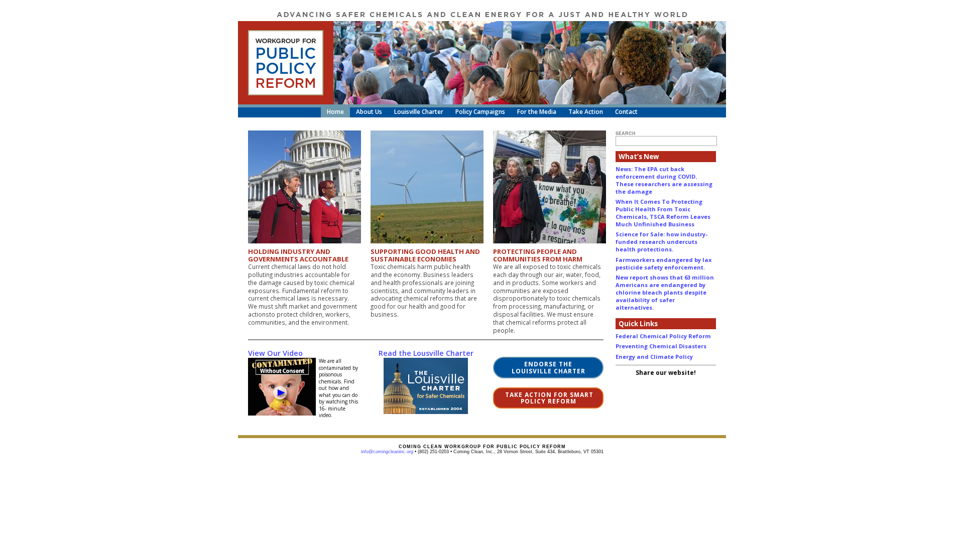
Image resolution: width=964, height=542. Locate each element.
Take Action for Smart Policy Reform (548, 397)
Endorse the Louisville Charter (548, 367)
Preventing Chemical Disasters (661, 346)
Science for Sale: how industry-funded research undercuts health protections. (661, 241)
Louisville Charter (418, 111)
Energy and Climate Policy (654, 356)
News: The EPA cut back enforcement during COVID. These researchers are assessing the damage (664, 180)
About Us (369, 111)
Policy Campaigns (480, 111)
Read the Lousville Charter (426, 353)
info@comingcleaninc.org (387, 451)
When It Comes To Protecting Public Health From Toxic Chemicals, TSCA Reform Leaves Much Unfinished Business (663, 213)
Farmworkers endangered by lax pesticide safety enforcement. (663, 263)
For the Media (536, 111)
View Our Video (275, 353)
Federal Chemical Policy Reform (663, 336)
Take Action (585, 111)
